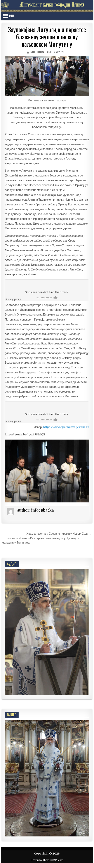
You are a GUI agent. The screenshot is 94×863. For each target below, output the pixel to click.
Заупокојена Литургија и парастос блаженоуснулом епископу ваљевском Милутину (47, 37)
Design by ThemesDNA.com (47, 860)
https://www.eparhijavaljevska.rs (66, 427)
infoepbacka (37, 52)
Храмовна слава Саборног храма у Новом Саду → (59, 533)
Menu (12, 15)
